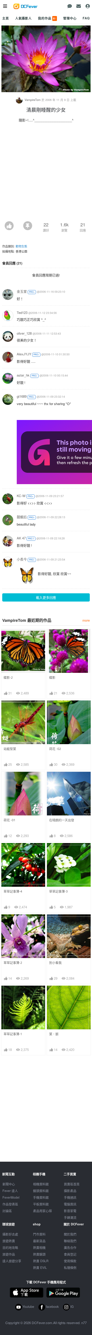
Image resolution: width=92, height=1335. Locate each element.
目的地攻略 (10, 1247)
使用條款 (70, 1261)
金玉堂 (22, 291)
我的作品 (47, 18)
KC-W (21, 495)
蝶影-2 (8, 677)
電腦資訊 (70, 1204)
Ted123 (22, 312)
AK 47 (21, 538)
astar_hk (23, 375)
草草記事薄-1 (13, 1034)
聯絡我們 (70, 1241)
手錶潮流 (70, 1217)
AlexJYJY (24, 354)
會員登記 (70, 1254)
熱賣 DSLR (40, 1261)
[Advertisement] (46, 173)
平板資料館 (41, 1204)
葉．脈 (54, 1034)
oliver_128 (24, 333)
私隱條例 (70, 1267)
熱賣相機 (39, 1247)
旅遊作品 (8, 1254)
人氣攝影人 (23, 18)
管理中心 (69, 18)
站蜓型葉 (10, 749)
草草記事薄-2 (13, 962)
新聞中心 (8, 1184)
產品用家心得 (42, 1210)
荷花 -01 (9, 820)
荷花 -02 (55, 749)
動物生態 (21, 246)
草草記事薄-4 (13, 891)
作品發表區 (10, 1204)
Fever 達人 (10, 1190)
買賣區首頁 (71, 1184)
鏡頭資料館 (41, 1190)
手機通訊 (70, 1197)
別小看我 (55, 962)
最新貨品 (39, 1241)
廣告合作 (70, 1247)
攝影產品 (70, 1190)
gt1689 (22, 396)
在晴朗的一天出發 (61, 820)
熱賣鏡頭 (39, 1254)
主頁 (5, 18)
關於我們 (70, 1234)
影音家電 (70, 1210)
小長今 (22, 559)
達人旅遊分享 (11, 1261)
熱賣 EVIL (40, 1267)
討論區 (7, 1210)
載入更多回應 (46, 597)
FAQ (86, 18)
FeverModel (10, 1197)
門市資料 (39, 1234)
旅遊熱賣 (8, 1241)
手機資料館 (41, 1197)
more (86, 620)
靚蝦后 (22, 516)
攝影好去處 (10, 1234)
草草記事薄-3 (58, 891)
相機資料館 (41, 1184)
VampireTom (33, 100)
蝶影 (52, 677)
